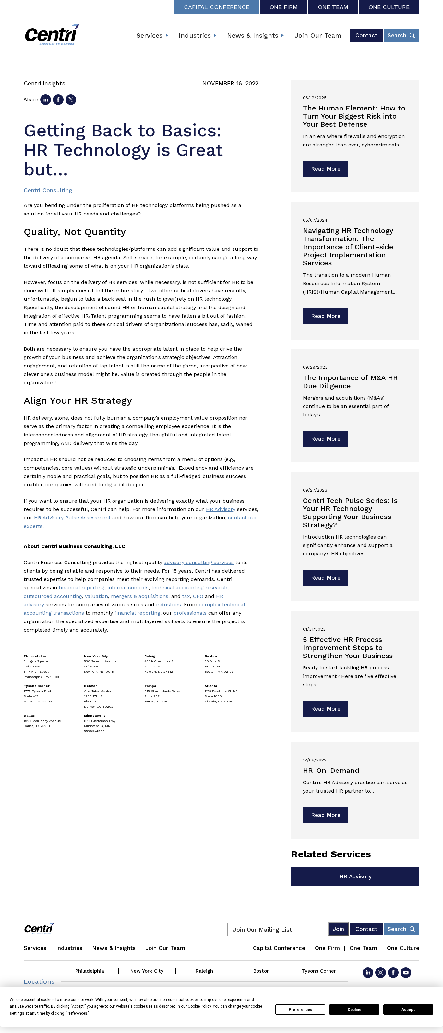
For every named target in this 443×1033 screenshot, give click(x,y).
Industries (195, 35)
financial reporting (81, 588)
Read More (326, 169)
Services (149, 35)
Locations (39, 981)
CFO (198, 596)
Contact (366, 35)
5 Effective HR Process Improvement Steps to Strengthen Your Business (348, 647)
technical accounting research (189, 588)
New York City (146, 971)
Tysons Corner (319, 971)
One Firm (283, 7)
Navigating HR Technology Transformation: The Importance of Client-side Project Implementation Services (348, 246)
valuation (96, 596)
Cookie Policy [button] (199, 1006)
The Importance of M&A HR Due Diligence (350, 382)
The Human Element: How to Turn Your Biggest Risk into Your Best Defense (354, 116)
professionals (190, 613)
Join (338, 929)
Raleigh (204, 971)
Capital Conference (216, 7)
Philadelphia (89, 971)
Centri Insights (44, 83)
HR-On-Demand (331, 770)
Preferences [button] (77, 1013)
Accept (408, 1009)
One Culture (389, 7)
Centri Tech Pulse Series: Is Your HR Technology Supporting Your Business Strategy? (350, 512)
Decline (354, 1009)
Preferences (300, 1009)
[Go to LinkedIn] (368, 972)
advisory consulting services (199, 562)
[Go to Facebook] (393, 972)
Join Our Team (317, 35)
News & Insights (252, 35)
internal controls (128, 588)
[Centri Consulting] (52, 35)
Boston (261, 971)
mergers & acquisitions (139, 596)
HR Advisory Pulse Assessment (72, 518)
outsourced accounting (53, 596)
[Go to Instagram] (380, 972)
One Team (333, 7)
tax (186, 596)
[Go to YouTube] (406, 972)
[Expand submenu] (166, 35)
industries (168, 604)
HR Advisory (220, 509)
